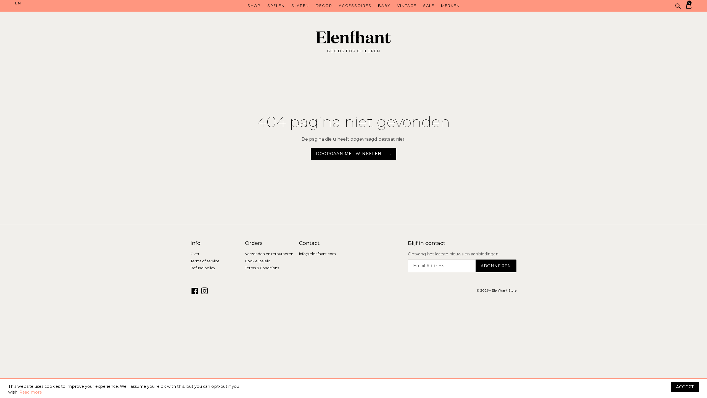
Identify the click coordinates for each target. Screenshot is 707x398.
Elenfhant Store (504, 290)
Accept (685, 386)
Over (195, 254)
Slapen (300, 5)
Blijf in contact (426, 243)
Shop (254, 5)
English (57, 3)
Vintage (406, 5)
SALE (428, 5)
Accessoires (355, 5)
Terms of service (205, 261)
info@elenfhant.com (317, 254)
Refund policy (203, 268)
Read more (30, 392)
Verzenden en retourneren (269, 254)
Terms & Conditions (262, 268)
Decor (324, 5)
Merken (450, 5)
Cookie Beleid (257, 261)
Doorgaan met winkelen (349, 153)
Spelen (276, 5)
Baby (384, 5)
